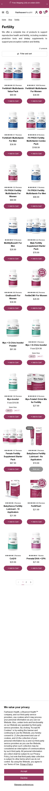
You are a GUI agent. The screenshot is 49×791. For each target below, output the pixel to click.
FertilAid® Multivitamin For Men (13, 139)
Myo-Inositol (13, 399)
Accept (24, 771)
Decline (23, 778)
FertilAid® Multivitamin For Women (36, 89)
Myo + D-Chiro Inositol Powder (12, 344)
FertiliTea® (36, 506)
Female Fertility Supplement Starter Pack (13, 456)
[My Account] (36, 12)
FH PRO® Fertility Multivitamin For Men (36, 192)
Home (4, 20)
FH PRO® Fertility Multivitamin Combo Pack (36, 141)
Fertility (16, 20)
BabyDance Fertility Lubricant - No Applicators (36, 456)
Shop (10, 20)
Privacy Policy (26, 764)
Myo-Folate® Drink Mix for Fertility (36, 400)
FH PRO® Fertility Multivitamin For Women (13, 193)
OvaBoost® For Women (13, 297)
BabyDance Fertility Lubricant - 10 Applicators (13, 509)
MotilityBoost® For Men (13, 244)
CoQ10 (13, 559)
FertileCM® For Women (36, 295)
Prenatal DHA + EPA (36, 559)
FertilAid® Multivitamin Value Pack (13, 89)
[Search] (7, 12)
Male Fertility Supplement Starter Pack (36, 246)
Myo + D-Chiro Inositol (36, 345)
